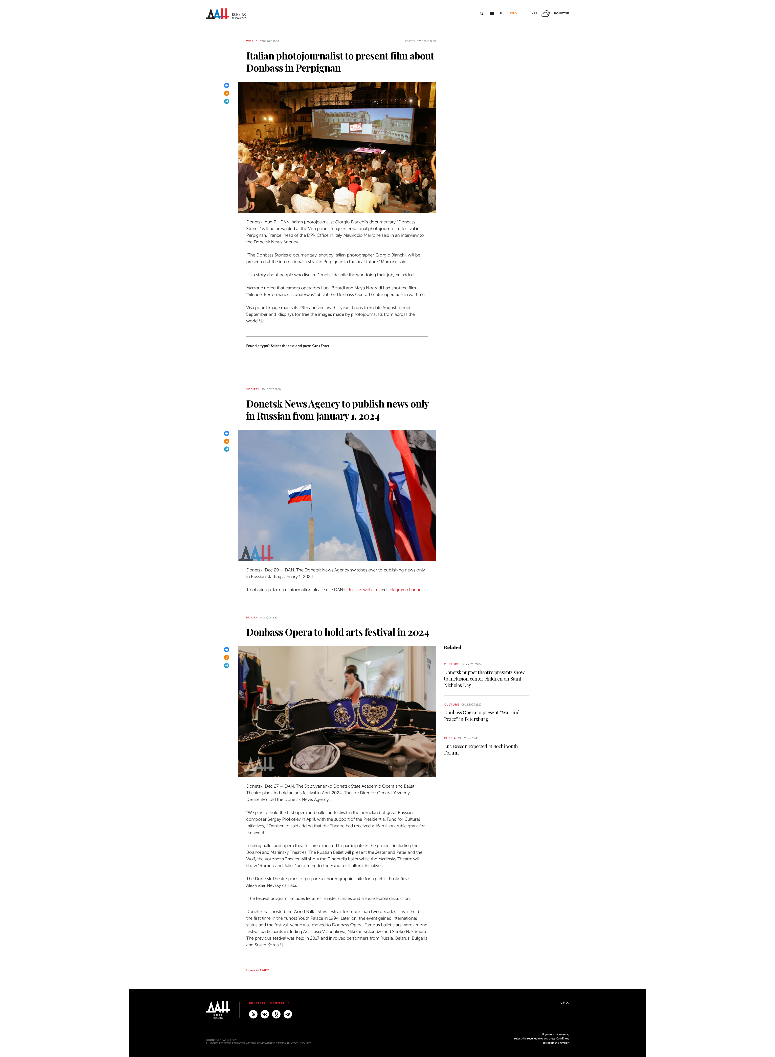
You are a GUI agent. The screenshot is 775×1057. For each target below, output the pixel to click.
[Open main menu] (492, 13)
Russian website (362, 589)
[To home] (226, 13)
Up (562, 1002)
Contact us (279, 1003)
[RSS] (253, 1014)
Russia (251, 617)
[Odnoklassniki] (226, 93)
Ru (502, 13)
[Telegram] (226, 101)
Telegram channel (405, 589)
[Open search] (481, 13)
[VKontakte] (226, 85)
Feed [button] (513, 13)
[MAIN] (288, 1014)
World (252, 41)
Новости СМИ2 (257, 970)
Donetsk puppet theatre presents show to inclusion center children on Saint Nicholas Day (484, 678)
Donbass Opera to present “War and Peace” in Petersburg (481, 715)
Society (253, 389)
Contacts (257, 1003)
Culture (451, 664)
